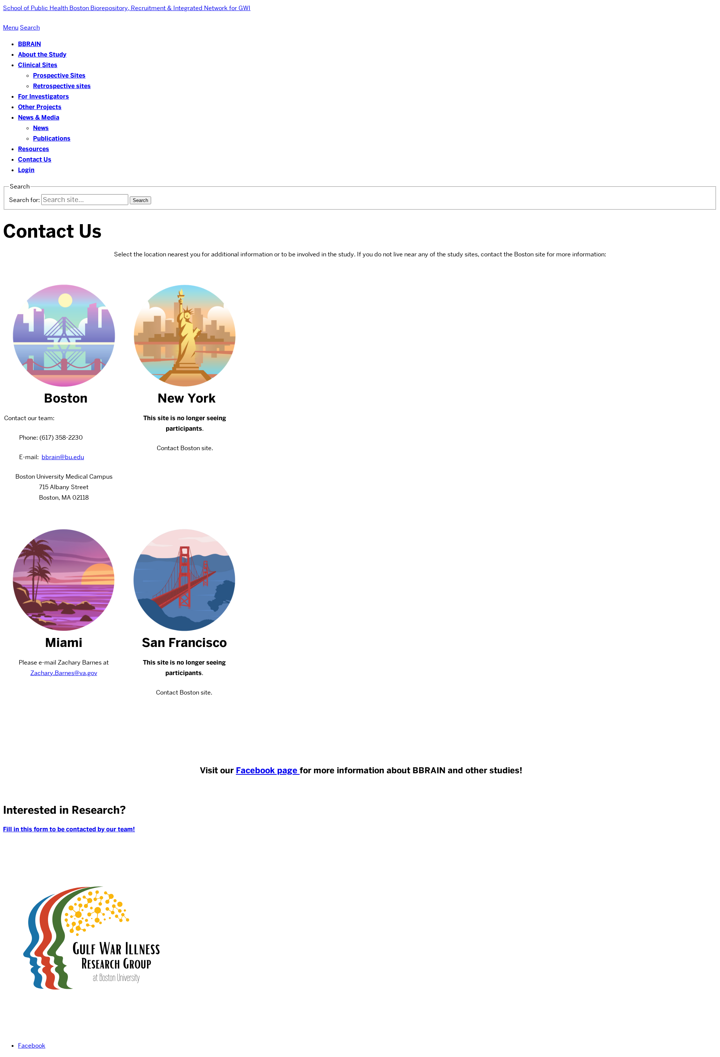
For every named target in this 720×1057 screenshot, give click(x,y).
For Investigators (43, 96)
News (41, 128)
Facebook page (268, 770)
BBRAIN (29, 44)
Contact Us (34, 159)
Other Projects (40, 107)
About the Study (42, 54)
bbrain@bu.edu (63, 457)
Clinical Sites (37, 65)
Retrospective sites (62, 86)
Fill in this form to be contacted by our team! (69, 829)
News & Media (38, 117)
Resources (33, 149)
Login (26, 170)
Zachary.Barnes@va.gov (63, 673)
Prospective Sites (59, 75)
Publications (51, 138)
